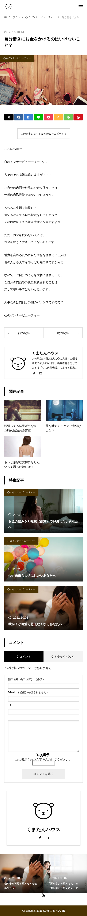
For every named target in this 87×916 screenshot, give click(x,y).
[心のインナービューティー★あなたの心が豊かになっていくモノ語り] (8, 6)
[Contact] (40, 373)
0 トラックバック (63, 656)
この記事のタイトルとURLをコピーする (44, 133)
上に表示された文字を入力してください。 (43, 759)
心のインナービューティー (17, 58)
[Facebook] (34, 373)
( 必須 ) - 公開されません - (28, 692)
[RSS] (43, 895)
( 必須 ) (26, 679)
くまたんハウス (44, 829)
